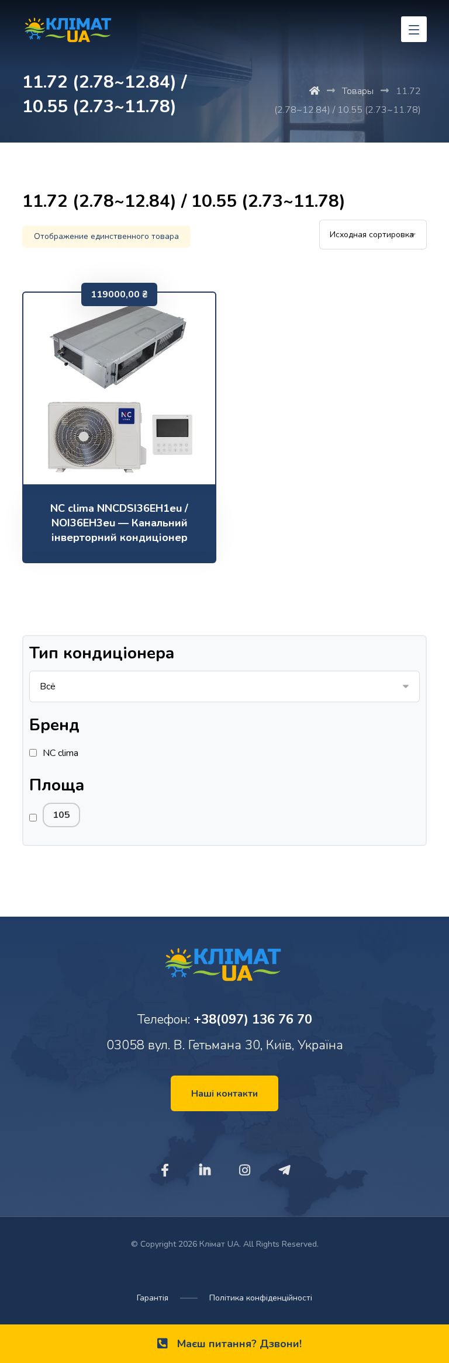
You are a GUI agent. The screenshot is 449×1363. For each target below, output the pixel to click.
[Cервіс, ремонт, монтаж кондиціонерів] (69, 32)
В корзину (127, 459)
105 (61, 815)
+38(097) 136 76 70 (253, 1019)
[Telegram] (284, 1170)
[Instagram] (244, 1170)
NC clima (60, 753)
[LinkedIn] (204, 1170)
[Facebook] (164, 1170)
